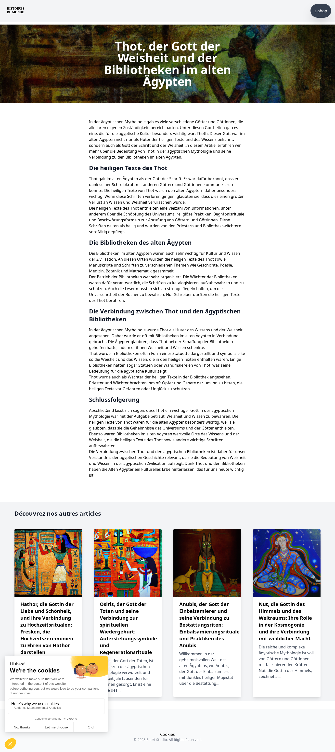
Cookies (167, 734)
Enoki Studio (156, 739)
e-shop (320, 10)
